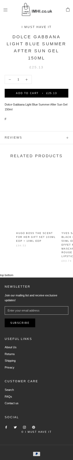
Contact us (11, 403)
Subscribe (20, 322)
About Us (11, 347)
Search (9, 389)
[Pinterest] (33, 427)
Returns (10, 354)
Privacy (9, 367)
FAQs (8, 396)
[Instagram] (24, 427)
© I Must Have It (36, 431)
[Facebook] (6, 427)
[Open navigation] (5, 9)
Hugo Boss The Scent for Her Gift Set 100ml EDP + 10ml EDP (36, 237)
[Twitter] (15, 427)
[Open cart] (67, 10)
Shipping (10, 360)
